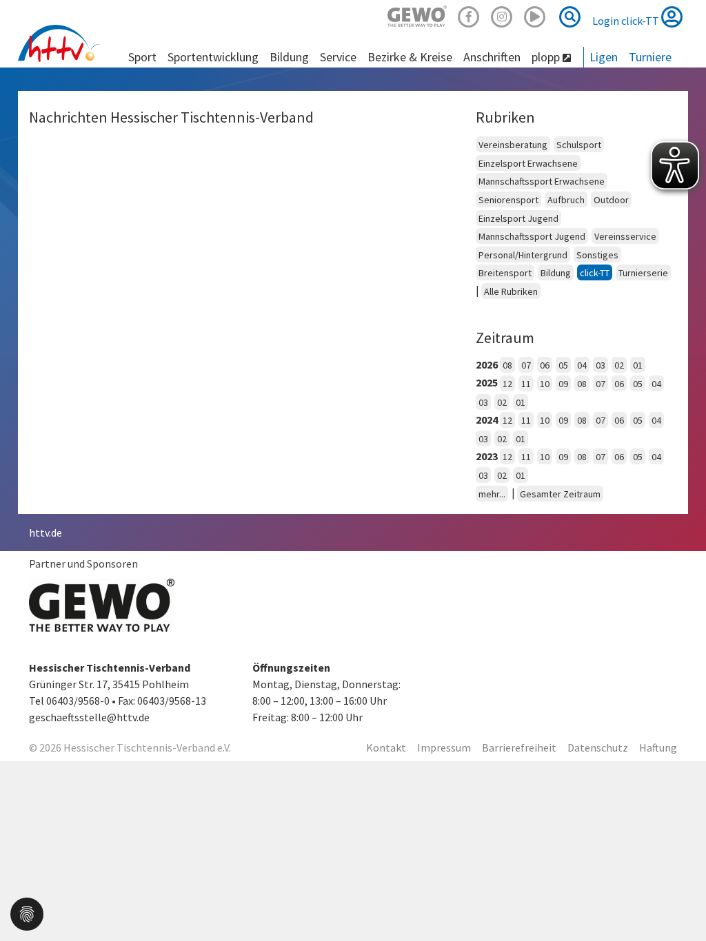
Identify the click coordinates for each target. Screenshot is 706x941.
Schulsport (578, 144)
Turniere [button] (650, 57)
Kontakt (386, 747)
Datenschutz (597, 747)
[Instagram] (501, 15)
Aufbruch (566, 200)
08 (507, 365)
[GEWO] (417, 15)
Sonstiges (597, 255)
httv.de (45, 532)
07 (526, 365)
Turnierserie (643, 273)
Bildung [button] (289, 57)
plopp (547, 57)
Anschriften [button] (492, 57)
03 (600, 365)
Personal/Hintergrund (522, 255)
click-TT (594, 273)
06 (544, 365)
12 (507, 384)
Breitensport (505, 273)
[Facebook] (468, 15)
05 (563, 365)
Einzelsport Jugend (518, 218)
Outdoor (611, 200)
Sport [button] (142, 57)
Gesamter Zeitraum (560, 494)
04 (582, 365)
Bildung (556, 273)
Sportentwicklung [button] (213, 57)
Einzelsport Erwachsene (528, 163)
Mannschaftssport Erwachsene (541, 181)
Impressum (444, 747)
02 (619, 365)
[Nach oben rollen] (678, 902)
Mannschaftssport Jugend (531, 236)
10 (544, 384)
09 (563, 384)
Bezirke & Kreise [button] (409, 57)
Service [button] (338, 57)
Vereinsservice (625, 236)
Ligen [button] (603, 57)
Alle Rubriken (511, 291)
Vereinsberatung (512, 144)
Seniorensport (508, 200)
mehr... (491, 494)
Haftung (658, 747)
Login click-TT (626, 21)
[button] (27, 913)
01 (638, 365)
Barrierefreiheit (519, 747)
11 (526, 384)
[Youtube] (535, 15)
